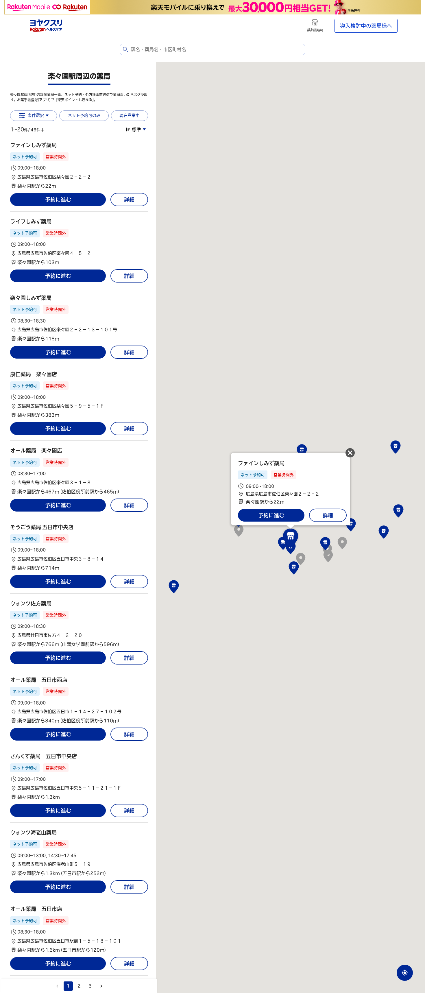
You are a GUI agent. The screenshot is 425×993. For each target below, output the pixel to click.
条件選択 (36, 115)
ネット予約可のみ (84, 115)
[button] (79, 165)
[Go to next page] (101, 986)
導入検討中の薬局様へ (366, 25)
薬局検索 (315, 30)
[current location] (405, 973)
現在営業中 (129, 115)
